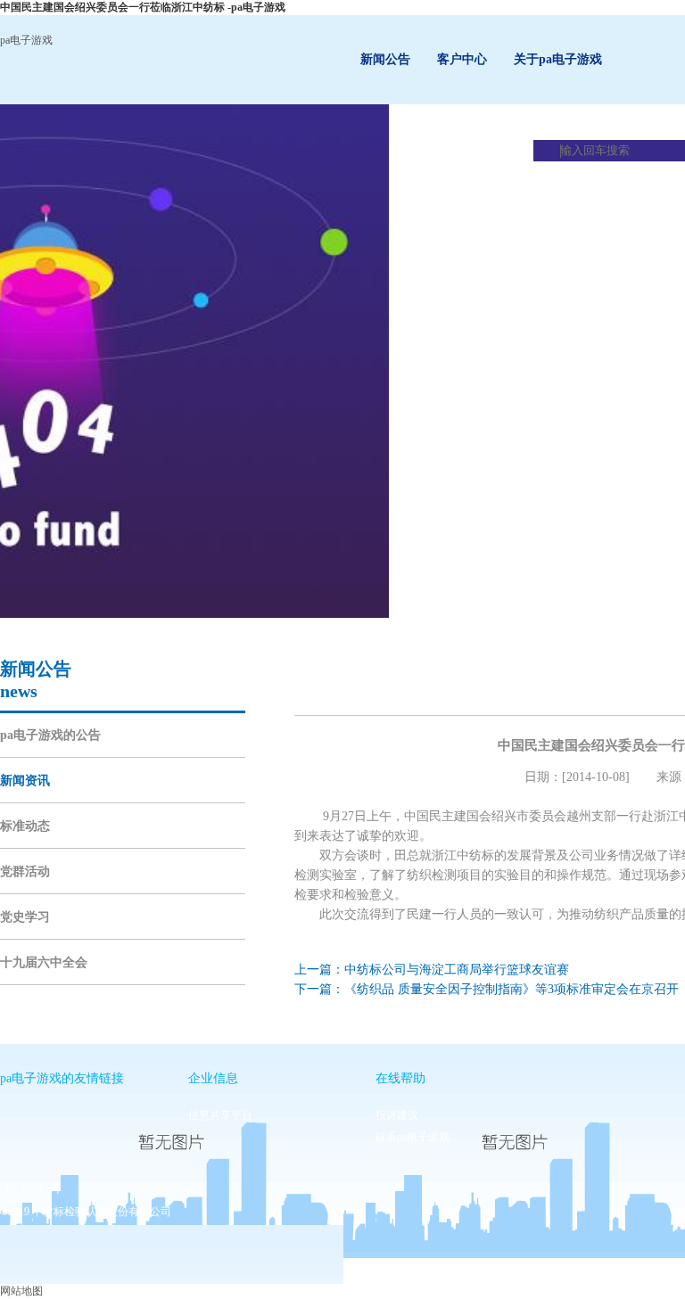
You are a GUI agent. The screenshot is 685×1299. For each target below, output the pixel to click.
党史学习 (25, 917)
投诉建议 (397, 1115)
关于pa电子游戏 (558, 59)
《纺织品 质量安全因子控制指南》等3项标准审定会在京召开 (511, 989)
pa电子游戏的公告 (50, 735)
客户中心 (462, 59)
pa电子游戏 (26, 40)
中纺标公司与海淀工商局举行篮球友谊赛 (456, 969)
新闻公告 (385, 59)
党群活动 (25, 871)
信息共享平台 (220, 1115)
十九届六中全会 (43, 962)
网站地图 (21, 1291)
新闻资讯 (25, 780)
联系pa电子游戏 (413, 1136)
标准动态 (25, 826)
